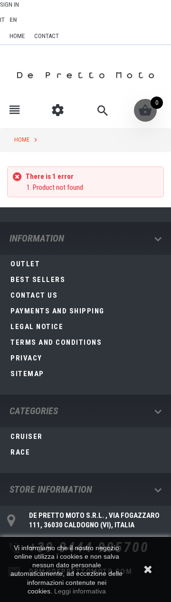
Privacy (26, 358)
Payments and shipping (57, 311)
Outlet (25, 264)
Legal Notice (36, 326)
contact (46, 35)
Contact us (33, 295)
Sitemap (27, 373)
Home (21, 139)
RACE (20, 452)
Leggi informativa (80, 591)
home (17, 35)
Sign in (9, 4)
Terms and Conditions (56, 342)
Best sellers (37, 279)
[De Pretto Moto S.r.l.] (85, 75)
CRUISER (26, 436)
